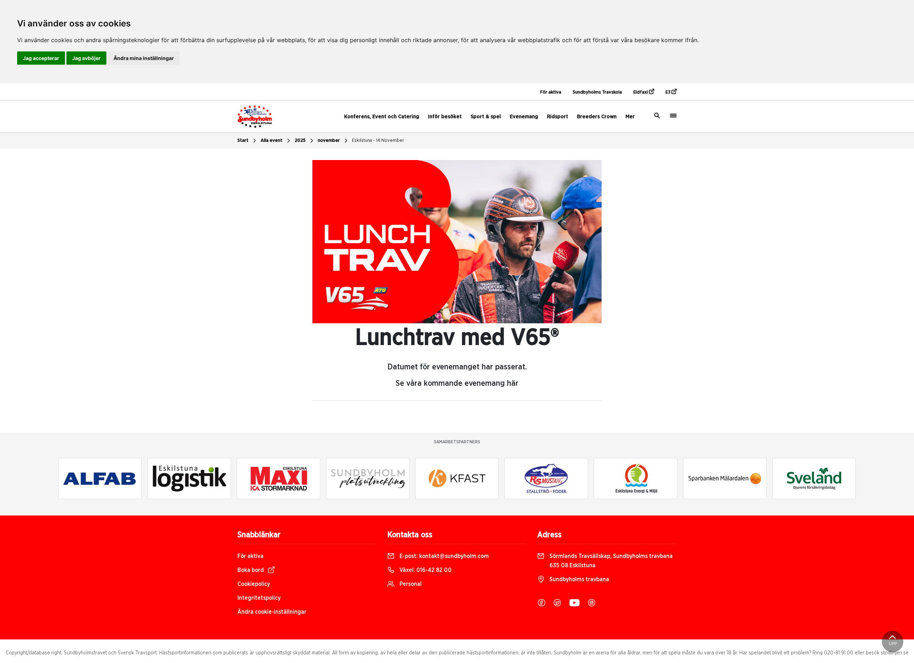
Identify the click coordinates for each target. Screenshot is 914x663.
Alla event (271, 140)
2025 (300, 140)
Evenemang (524, 116)
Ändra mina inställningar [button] (144, 58)
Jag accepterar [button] (41, 58)
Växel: (425, 570)
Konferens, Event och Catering (381, 116)
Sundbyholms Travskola (597, 92)
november (329, 140)
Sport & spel (486, 116)
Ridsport (557, 116)
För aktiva (550, 92)
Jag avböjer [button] (86, 58)
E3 (669, 92)
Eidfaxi (641, 92)
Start (242, 140)
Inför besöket (445, 116)
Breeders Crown (597, 116)
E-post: (443, 556)
